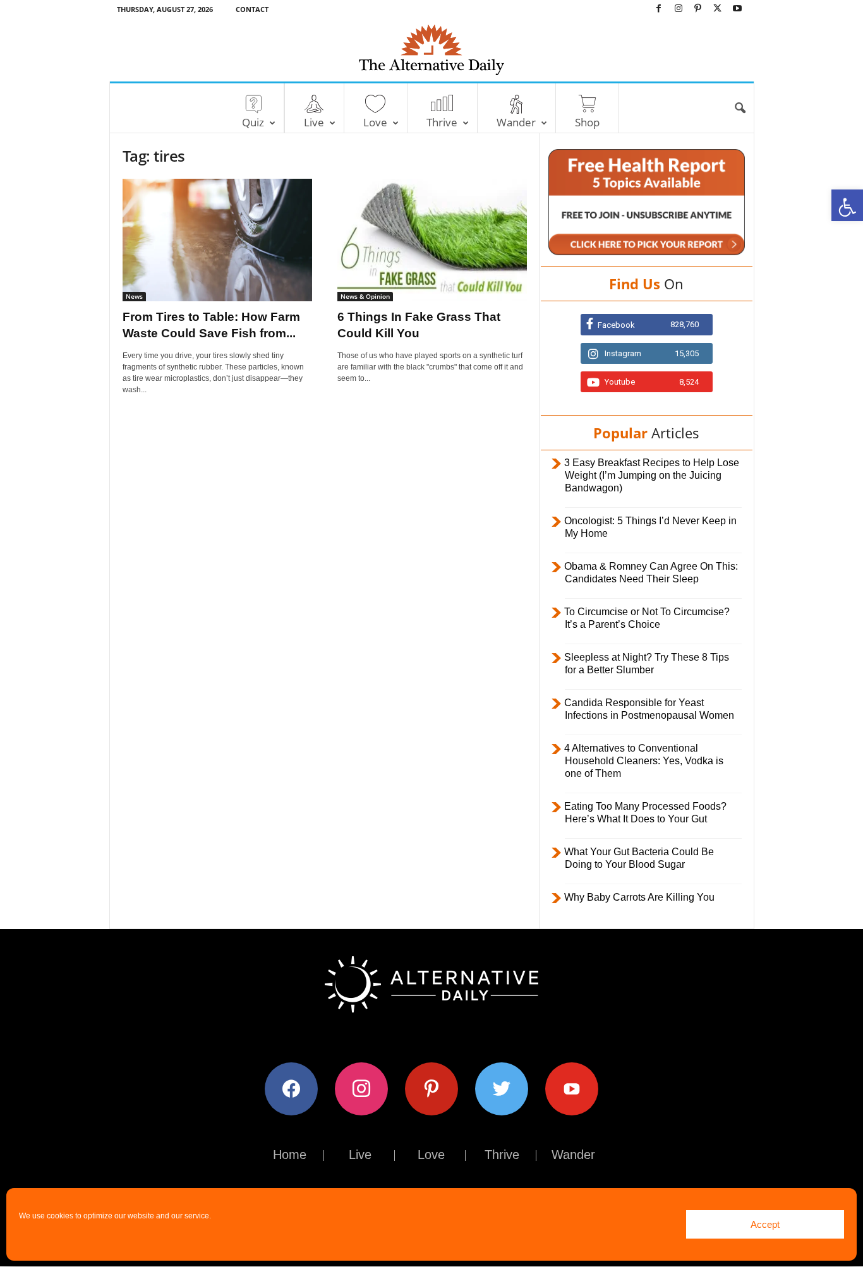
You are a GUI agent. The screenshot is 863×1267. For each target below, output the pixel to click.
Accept (765, 1224)
